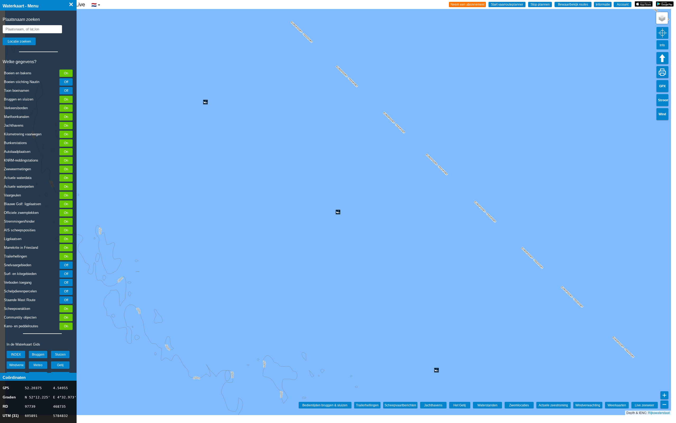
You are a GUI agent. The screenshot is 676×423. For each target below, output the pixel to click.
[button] (662, 18)
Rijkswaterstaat (659, 412)
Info (662, 45)
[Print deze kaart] (662, 72)
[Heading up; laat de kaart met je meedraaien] (662, 58)
